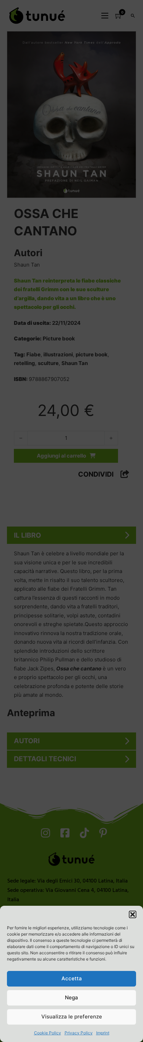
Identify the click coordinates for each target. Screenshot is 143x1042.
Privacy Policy (79, 1032)
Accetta (71, 978)
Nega (71, 997)
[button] (132, 914)
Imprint (102, 1032)
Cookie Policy (47, 1032)
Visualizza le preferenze (71, 1016)
